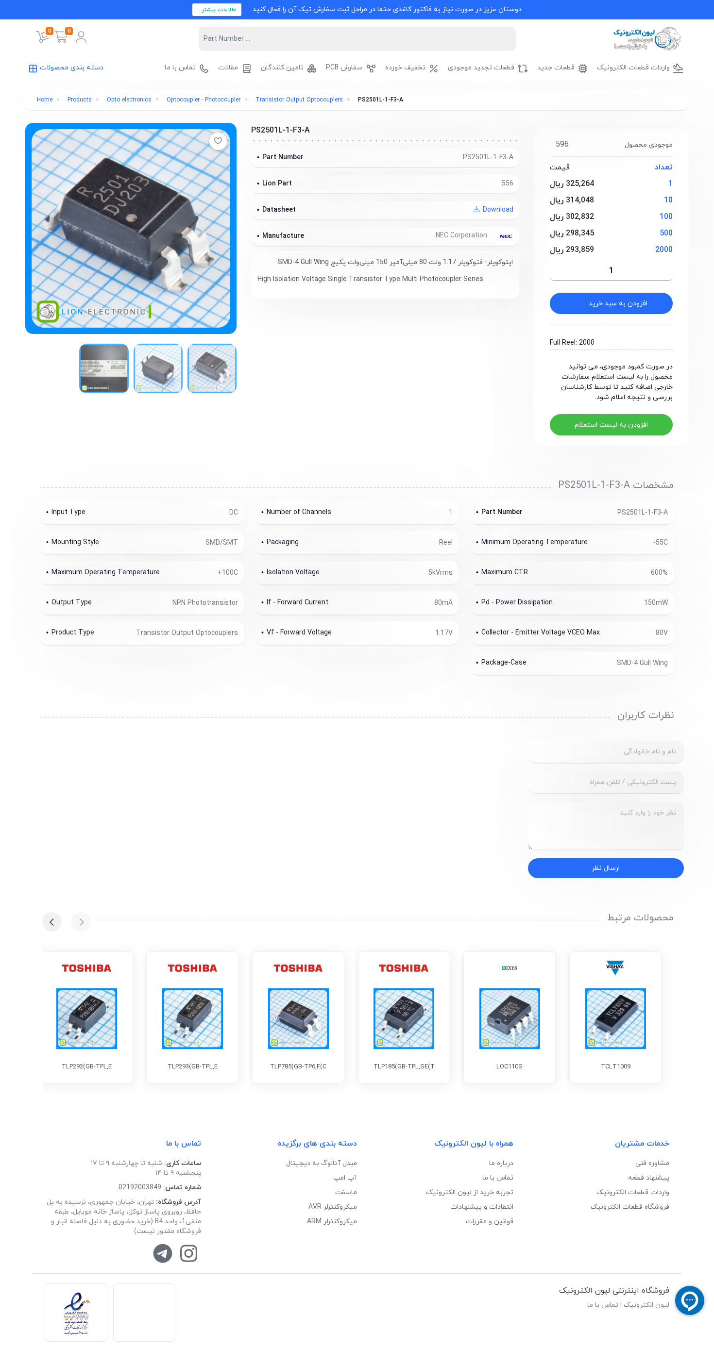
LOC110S (509, 1067)
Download (497, 210)
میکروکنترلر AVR (332, 1207)
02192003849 (140, 1187)
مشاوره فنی (652, 1163)
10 (668, 200)
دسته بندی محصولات (71, 67)
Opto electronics (129, 100)
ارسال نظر (606, 868)
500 (666, 233)
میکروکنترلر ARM (332, 1221)
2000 (664, 250)
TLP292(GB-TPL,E (87, 1067)
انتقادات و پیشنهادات (481, 1207)
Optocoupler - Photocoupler (203, 100)
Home (44, 100)
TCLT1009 (615, 1067)
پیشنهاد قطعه (648, 1177)
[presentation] (81, 922)
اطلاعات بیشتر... (217, 10)
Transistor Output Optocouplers (299, 100)
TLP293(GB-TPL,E (193, 1067)
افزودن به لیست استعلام (611, 425)
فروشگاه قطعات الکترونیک (630, 1207)
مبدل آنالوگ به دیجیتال (321, 1163)
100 (666, 217)
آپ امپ (345, 1177)
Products (80, 100)
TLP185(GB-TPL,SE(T (404, 1067)
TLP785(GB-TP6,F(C (298, 1067)
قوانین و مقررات (489, 1221)
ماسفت (346, 1192)
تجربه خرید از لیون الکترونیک (469, 1192)
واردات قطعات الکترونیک (632, 1192)
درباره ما (501, 1163)
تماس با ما (497, 1177)
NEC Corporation (462, 235)
